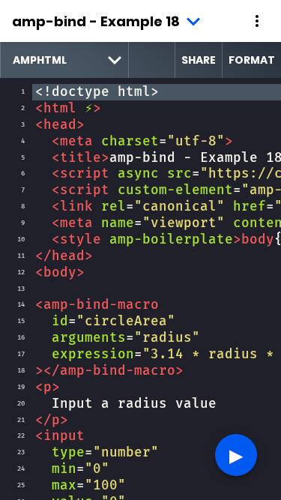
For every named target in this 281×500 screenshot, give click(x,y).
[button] (257, 21)
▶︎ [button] (236, 454)
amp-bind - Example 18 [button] (96, 21)
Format (252, 59)
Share (198, 59)
